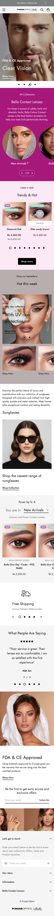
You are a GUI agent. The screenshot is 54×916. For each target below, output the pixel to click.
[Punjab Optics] (27, 10)
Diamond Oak (14, 229)
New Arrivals (19, 163)
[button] (48, 9)
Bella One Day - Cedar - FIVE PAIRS (19, 566)
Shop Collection (10, 488)
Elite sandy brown (40, 229)
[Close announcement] (45, 3)
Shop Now (8, 76)
